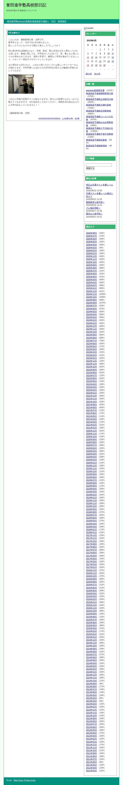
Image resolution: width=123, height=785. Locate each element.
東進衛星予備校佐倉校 (96, 140)
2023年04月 (91, 349)
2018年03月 (91, 526)
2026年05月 (91, 242)
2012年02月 (91, 739)
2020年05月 (91, 451)
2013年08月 (91, 686)
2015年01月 (91, 637)
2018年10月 (91, 506)
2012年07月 (91, 724)
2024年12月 (91, 291)
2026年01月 (91, 253)
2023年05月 (91, 346)
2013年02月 (91, 704)
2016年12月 (91, 570)
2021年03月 (91, 422)
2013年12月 (91, 675)
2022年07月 (91, 375)
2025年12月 (91, 256)
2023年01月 (91, 358)
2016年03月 (91, 596)
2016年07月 (91, 584)
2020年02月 (91, 460)
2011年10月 (91, 750)
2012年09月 (91, 718)
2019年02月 (91, 495)
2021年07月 (91, 410)
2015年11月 (91, 608)
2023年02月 (91, 355)
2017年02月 (91, 564)
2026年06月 (91, 239)
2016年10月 (91, 576)
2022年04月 (91, 384)
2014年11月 (91, 643)
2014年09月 (91, 649)
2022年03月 (91, 387)
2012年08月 (91, 721)
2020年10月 (91, 436)
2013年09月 (91, 683)
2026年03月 (91, 247)
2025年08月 (91, 268)
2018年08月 (91, 512)
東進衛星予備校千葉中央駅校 (99, 134)
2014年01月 (91, 672)
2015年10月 (91, 611)
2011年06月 (91, 762)
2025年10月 (91, 262)
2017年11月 (91, 538)
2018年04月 (91, 524)
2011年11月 (91, 747)
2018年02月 (91, 529)
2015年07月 (91, 619)
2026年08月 (91, 233)
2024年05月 (91, 311)
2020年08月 (91, 442)
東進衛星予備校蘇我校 (96, 145)
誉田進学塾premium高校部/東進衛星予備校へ (28, 21)
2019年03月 (91, 491)
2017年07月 (91, 550)
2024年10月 (91, 297)
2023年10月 (91, 332)
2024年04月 (91, 314)
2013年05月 (91, 695)
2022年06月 (91, 378)
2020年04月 (91, 454)
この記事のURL (67, 118)
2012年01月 (91, 742)
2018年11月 (91, 503)
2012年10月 (91, 715)
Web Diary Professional (24, 780)
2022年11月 (91, 364)
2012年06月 (91, 727)
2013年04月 (91, 698)
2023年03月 (91, 352)
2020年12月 (91, 431)
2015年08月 (91, 617)
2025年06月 (91, 273)
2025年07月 (91, 271)
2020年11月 (91, 433)
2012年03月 (91, 736)
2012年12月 (91, 710)
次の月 (97, 74)
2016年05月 (91, 590)
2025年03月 (91, 282)
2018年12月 (91, 500)
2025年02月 (91, 285)
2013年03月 (91, 701)
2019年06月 (91, 483)
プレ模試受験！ (93, 208)
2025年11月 (91, 259)
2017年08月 (91, 547)
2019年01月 (91, 497)
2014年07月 (91, 654)
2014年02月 (91, 669)
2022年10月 (91, 366)
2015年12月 (91, 605)
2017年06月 (91, 553)
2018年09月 (91, 509)
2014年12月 (91, 640)
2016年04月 (91, 593)
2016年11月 (91, 573)
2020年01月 (91, 463)
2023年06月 (91, 343)
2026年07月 (91, 236)
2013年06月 (91, 692)
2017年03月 (91, 561)
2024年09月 (91, 300)
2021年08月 (91, 407)
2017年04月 (91, 558)
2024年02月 (91, 320)
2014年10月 (91, 646)
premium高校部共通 (95, 90)
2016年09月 (91, 579)
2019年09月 (91, 474)
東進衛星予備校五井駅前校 (98, 111)
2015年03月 (91, 631)
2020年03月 (91, 457)
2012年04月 (91, 733)
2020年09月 (91, 439)
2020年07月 (91, 445)
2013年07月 (91, 689)
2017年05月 (91, 556)
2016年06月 (91, 588)
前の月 (89, 74)
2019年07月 (91, 480)
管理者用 (62, 21)
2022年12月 (91, 361)
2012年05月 (91, 730)
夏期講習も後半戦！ (95, 202)
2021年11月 (91, 398)
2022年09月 (91, 370)
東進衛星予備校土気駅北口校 (99, 99)
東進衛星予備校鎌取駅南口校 (99, 93)
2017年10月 (91, 541)
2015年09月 (91, 614)
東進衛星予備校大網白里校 (98, 105)
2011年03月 (91, 770)
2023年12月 (91, 326)
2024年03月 (91, 317)
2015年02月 (91, 634)
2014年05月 (91, 660)
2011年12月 (91, 744)
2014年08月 (91, 651)
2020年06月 (91, 448)
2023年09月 (91, 335)
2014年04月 (91, 663)
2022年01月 (91, 393)
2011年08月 (91, 756)
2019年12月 (91, 465)
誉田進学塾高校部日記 (26, 5)
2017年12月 (91, 535)
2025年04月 (91, 279)
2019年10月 (91, 471)
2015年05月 (91, 625)
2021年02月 (91, 425)
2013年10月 (91, 681)
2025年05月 (91, 277)
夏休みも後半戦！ (94, 214)
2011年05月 (91, 765)
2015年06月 (91, 622)
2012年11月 (91, 712)
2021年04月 (91, 419)
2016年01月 (91, 602)
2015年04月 (91, 628)
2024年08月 (91, 303)
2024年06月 (91, 308)
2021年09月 (91, 404)
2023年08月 (91, 338)
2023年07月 (91, 340)
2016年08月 (91, 582)
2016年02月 (91, 599)
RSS (53, 21)
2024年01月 (91, 323)
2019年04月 (91, 489)
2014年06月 (91, 657)
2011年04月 (91, 768)
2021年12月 (91, 396)
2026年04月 (91, 245)
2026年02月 (91, 250)
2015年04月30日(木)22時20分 (49, 118)
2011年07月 (91, 759)
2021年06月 (91, 413)
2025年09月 (91, 265)
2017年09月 (91, 544)
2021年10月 (91, 401)
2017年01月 (91, 567)
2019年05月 (91, 486)
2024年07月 (91, 305)
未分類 (77, 118)
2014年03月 (91, 666)
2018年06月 (91, 518)
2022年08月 (91, 372)
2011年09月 (91, 753)
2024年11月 (91, 294)
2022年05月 (91, 381)
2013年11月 (91, 677)
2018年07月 (91, 515)
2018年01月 (91, 532)
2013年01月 (91, 707)
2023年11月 (91, 329)
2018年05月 (91, 521)
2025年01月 (91, 288)
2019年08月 (91, 477)
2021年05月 (91, 416)
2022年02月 (91, 390)
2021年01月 (91, 428)
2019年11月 (91, 468)
